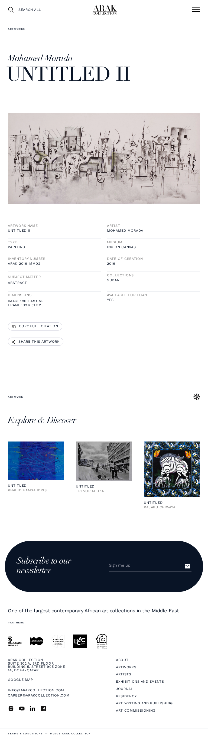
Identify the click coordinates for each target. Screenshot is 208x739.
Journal (124, 689)
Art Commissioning (135, 710)
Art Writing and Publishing (144, 703)
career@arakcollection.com (38, 695)
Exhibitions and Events (140, 682)
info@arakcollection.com (36, 690)
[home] (105, 10)
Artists (123, 674)
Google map (20, 680)
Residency (126, 696)
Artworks (16, 29)
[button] (195, 9)
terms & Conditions (25, 734)
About (122, 660)
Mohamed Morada (125, 231)
